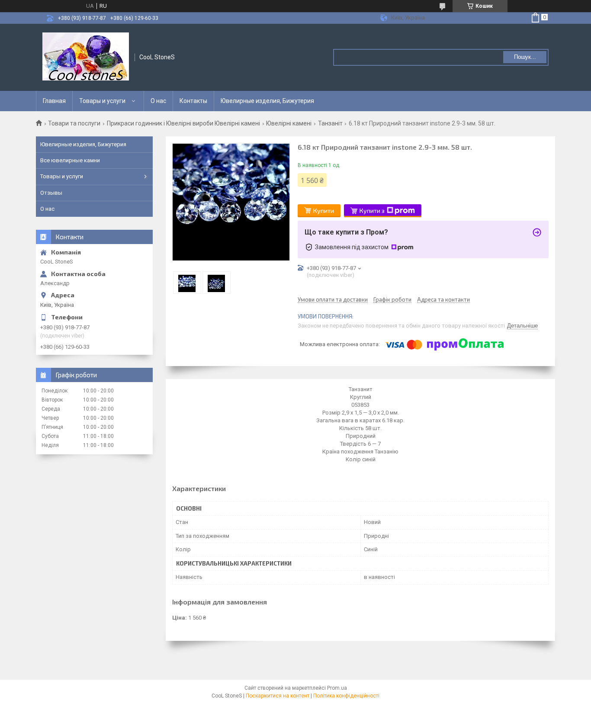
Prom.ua (337, 688)
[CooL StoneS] (85, 57)
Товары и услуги (102, 100)
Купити (323, 210)
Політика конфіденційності (346, 696)
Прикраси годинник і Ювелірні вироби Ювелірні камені (183, 123)
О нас (158, 100)
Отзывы (51, 193)
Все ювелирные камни (70, 160)
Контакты (193, 100)
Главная (54, 100)
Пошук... (525, 57)
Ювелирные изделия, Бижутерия (267, 100)
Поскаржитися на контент (277, 696)
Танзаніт (330, 123)
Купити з (372, 210)
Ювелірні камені (289, 123)
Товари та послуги (74, 123)
